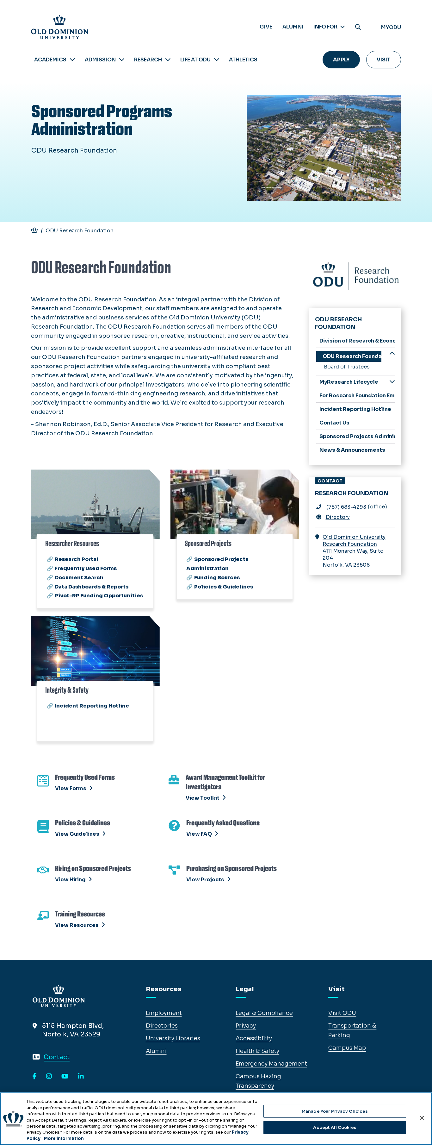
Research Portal (76, 559)
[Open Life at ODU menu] (216, 59)
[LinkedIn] (81, 1077)
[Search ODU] (358, 27)
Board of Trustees (347, 366)
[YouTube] (65, 1077)
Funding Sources (217, 577)
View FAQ (199, 834)
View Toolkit (202, 798)
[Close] (422, 1118)
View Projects (205, 879)
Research (148, 59)
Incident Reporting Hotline (92, 705)
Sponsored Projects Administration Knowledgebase (357, 436)
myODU (391, 27)
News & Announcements (352, 450)
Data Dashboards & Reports (91, 586)
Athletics (243, 59)
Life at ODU (195, 59)
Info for (325, 26)
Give (266, 26)
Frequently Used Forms (86, 568)
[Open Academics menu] (72, 59)
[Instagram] (49, 1077)
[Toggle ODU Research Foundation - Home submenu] (392, 354)
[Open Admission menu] (122, 59)
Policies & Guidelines (223, 586)
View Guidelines (77, 834)
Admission (100, 59)
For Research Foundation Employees (357, 395)
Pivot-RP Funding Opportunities (99, 595)
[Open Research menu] (168, 59)
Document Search (79, 577)
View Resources (77, 925)
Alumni (292, 26)
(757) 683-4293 (346, 507)
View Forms (70, 788)
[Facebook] (35, 1077)
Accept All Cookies (334, 1127)
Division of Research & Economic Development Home (357, 340)
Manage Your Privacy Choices (335, 1111)
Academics (50, 59)
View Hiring (70, 879)
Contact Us (334, 422)
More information (64, 1138)
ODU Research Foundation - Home (352, 356)
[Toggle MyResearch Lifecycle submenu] (392, 381)
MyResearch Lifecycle (348, 382)
